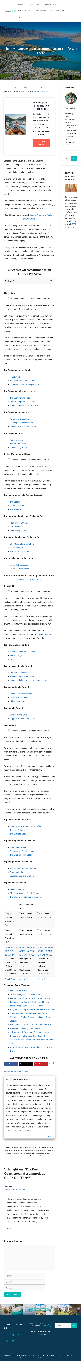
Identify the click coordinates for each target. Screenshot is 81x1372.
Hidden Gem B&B (17, 701)
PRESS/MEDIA (40, 1334)
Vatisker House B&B (19, 697)
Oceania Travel (22, 1071)
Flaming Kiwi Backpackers (21, 423)
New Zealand (45, 634)
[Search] (74, 158)
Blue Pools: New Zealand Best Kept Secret (28, 1013)
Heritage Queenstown (19, 673)
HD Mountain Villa (17, 889)
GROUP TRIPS (41, 11)
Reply (9, 1228)
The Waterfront (16, 509)
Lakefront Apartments (19, 569)
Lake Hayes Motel (18, 847)
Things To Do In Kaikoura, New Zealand (27, 1036)
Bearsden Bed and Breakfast (22, 876)
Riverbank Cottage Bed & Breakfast (25, 893)
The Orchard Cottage (19, 834)
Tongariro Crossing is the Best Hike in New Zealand (32, 1009)
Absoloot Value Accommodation (24, 426)
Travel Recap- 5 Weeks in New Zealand (27, 1006)
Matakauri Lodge (17, 377)
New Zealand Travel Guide (29, 579)
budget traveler (25, 345)
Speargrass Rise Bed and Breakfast (25, 826)
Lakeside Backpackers (20, 565)
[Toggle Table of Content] (50, 281)
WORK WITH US (43, 1331)
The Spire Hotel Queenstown (22, 381)
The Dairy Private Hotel (20, 398)
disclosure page (45, 1156)
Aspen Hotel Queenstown (21, 694)
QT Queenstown (17, 506)
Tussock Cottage (17, 830)
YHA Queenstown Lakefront (22, 544)
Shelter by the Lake (18, 715)
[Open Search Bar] (19, 17)
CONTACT (39, 1357)
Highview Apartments (19, 523)
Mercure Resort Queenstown (22, 652)
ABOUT (20, 5)
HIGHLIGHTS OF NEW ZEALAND (11, 951)
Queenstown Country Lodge (22, 851)
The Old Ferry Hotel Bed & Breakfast (26, 897)
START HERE (45, 1355)
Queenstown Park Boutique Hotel (24, 384)
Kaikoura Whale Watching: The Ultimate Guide (30, 1032)
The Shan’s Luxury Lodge (21, 855)
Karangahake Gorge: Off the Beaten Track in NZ (31, 1025)
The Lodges (15, 502)
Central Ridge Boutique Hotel (22, 402)
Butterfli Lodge (16, 527)
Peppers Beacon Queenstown (23, 718)
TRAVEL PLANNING (57, 11)
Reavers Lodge (16, 440)
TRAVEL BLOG (70, 1355)
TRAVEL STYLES (24, 11)
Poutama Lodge (17, 872)
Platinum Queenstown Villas (22, 676)
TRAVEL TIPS (34, 5)
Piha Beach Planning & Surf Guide (25, 1028)
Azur (12, 659)
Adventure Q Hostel (18, 447)
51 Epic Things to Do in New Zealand (26, 994)
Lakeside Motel (16, 548)
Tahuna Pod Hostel (18, 444)
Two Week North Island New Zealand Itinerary (30, 998)
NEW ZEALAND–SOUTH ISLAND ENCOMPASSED (26, 951)
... (50, 1134)
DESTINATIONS (50, 5)
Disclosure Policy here (40, 91)
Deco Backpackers (18, 530)
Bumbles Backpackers (19, 551)
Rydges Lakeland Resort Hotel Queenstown (29, 680)
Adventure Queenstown (20, 419)
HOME (37, 1355)
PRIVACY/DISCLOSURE (57, 1355)
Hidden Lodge (16, 655)
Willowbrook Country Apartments (24, 868)
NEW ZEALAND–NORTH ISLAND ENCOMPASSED (45, 951)
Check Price (10, 979)
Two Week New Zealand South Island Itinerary (30, 1002)
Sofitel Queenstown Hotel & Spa (24, 405)
